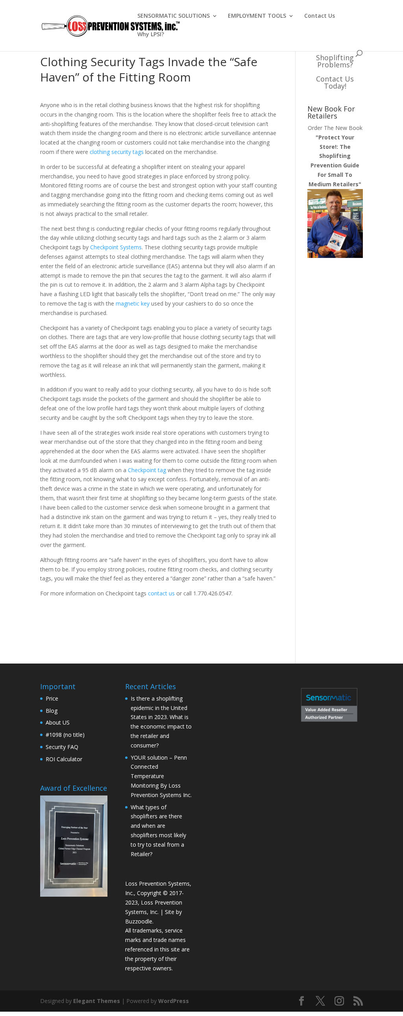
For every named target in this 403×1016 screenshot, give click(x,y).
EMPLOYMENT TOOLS (257, 16)
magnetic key (133, 303)
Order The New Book (335, 156)
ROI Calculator (64, 759)
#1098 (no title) (65, 734)
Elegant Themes (96, 1001)
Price (52, 698)
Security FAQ (62, 747)
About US (58, 722)
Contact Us (319, 16)
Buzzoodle (138, 921)
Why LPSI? (150, 35)
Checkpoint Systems (116, 247)
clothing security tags (116, 152)
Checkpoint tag (147, 470)
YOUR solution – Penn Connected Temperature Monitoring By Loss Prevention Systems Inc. (161, 776)
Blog (51, 710)
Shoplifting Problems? (335, 61)
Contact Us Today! (335, 82)
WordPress (173, 1001)
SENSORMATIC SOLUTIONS (173, 16)
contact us (161, 593)
